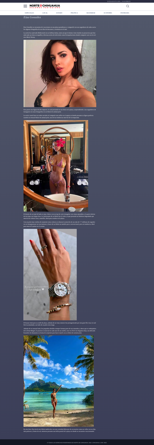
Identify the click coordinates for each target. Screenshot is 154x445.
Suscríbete (126, 1)
